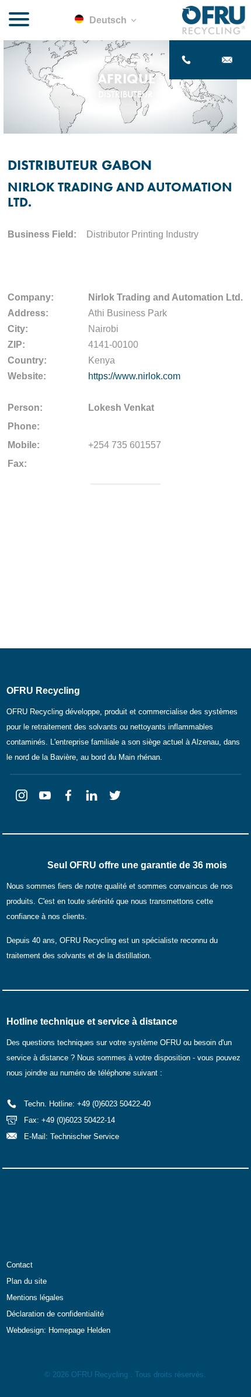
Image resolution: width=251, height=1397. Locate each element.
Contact (19, 1264)
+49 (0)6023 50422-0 (189, 59)
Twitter (115, 795)
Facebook (68, 795)
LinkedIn (91, 795)
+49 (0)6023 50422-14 (78, 1120)
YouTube (45, 795)
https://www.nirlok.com (134, 376)
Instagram (21, 795)
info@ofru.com (230, 59)
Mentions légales (35, 1297)
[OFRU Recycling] (213, 20)
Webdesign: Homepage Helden (58, 1330)
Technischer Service (84, 1136)
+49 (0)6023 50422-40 (114, 1103)
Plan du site (26, 1281)
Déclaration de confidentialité (55, 1313)
